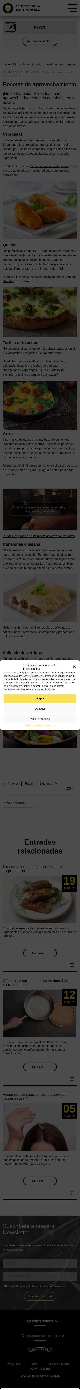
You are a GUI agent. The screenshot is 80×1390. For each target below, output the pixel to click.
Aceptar (40, 698)
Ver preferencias (40, 718)
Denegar (40, 708)
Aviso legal (51, 725)
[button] (74, 667)
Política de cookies (34, 725)
